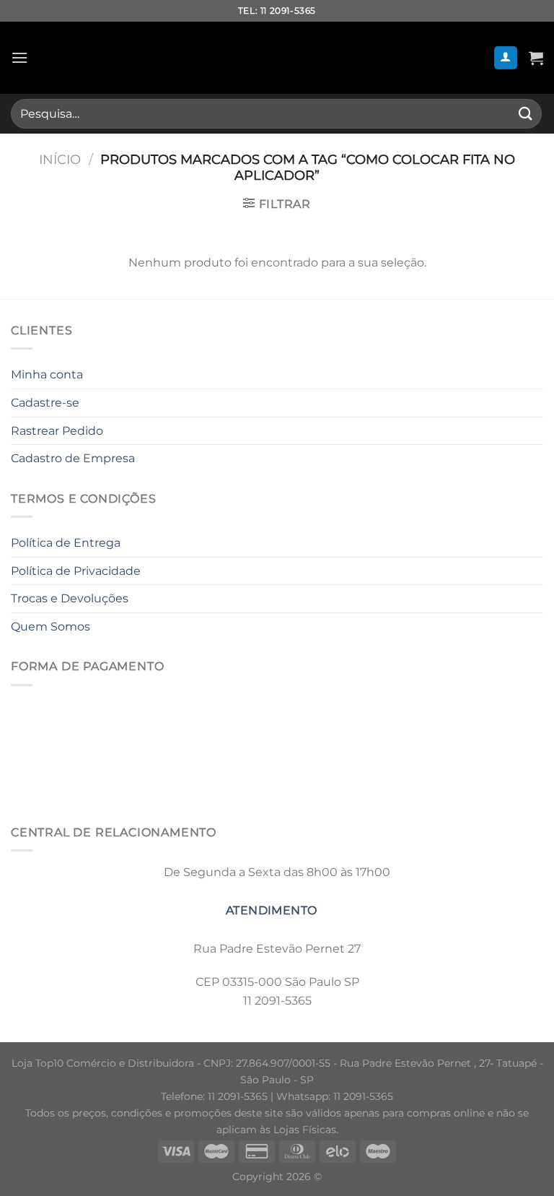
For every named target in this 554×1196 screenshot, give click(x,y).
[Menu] (19, 57)
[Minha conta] (506, 58)
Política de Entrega (65, 543)
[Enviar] (525, 114)
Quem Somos (50, 626)
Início (60, 159)
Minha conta (47, 374)
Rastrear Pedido (57, 431)
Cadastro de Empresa (73, 458)
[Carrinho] (536, 58)
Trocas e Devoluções (69, 598)
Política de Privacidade (76, 571)
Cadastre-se (45, 403)
